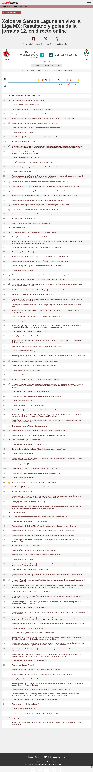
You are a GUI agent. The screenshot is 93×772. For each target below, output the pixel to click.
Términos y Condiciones (33, 764)
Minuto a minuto (11, 12)
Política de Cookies (54, 762)
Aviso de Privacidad (39, 762)
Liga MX (23, 7)
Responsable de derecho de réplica (55, 764)
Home (5, 7)
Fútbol (14, 7)
